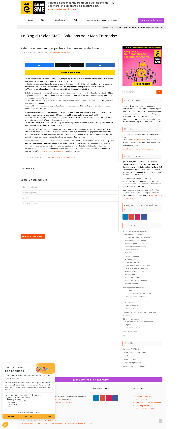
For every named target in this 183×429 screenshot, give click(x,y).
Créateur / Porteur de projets (134, 352)
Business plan (130, 259)
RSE (124, 335)
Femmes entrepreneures (134, 271)
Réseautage (129, 308)
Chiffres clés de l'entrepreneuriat (137, 237)
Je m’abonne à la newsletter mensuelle (137, 149)
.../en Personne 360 (49, 420)
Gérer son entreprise (131, 319)
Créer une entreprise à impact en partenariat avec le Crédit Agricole (138, 266)
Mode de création (130, 332)
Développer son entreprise (133, 287)
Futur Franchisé (129, 356)
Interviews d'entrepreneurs (135, 246)
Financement (130, 274)
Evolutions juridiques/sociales (136, 243)
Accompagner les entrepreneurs (102, 20)
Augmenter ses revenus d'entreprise (139, 322)
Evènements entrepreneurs (135, 240)
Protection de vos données (53, 423)
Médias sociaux (131, 302)
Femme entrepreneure (132, 362)
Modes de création (132, 277)
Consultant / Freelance (131, 359)
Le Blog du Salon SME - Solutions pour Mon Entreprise (69, 36)
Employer (128, 325)
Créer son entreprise (131, 257)
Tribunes (128, 252)
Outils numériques (132, 305)
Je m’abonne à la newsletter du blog (78, 423)
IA (125, 299)
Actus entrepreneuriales (132, 235)
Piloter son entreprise (133, 328)
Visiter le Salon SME (70, 72)
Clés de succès (130, 290)
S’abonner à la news (151, 19)
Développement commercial (135, 296)
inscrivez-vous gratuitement (52, 151)
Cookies (38, 423)
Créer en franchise (132, 262)
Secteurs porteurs (132, 283)
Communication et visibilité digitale (138, 293)
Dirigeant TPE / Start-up (132, 349)
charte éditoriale (140, 140)
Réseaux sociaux (131, 249)
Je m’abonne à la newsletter (91, 379)
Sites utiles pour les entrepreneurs (148, 402)
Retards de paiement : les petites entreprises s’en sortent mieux (61, 48)
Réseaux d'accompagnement (136, 280)
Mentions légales (27, 423)
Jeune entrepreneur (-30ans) (134, 366)
